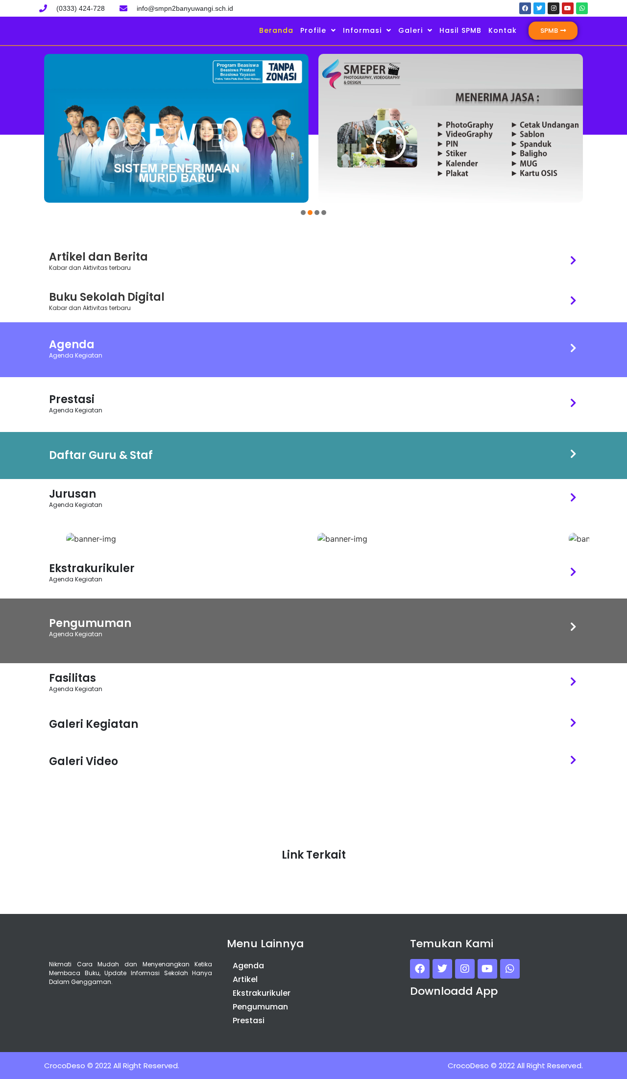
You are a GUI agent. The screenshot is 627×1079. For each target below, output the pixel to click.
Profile (313, 30)
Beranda (276, 30)
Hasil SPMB (460, 30)
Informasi (362, 30)
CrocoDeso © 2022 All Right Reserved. (111, 1065)
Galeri (410, 30)
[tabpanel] (176, 128)
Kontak (502, 30)
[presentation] (303, 212)
